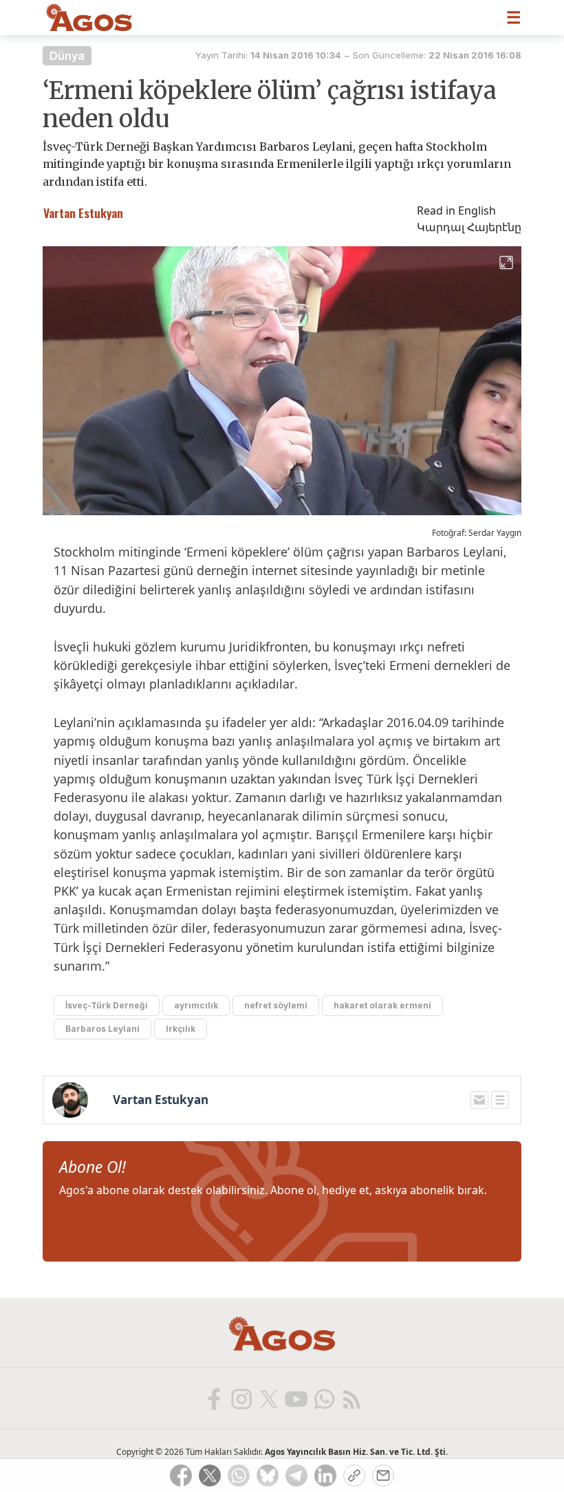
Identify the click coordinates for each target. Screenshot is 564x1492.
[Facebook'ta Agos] (213, 1398)
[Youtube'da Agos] (296, 1398)
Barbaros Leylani (102, 1029)
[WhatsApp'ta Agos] (323, 1398)
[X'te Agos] (268, 1398)
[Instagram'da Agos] (240, 1398)
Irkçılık (180, 1029)
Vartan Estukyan (160, 1099)
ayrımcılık (196, 1005)
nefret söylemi (275, 1005)
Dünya (67, 56)
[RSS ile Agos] (351, 1398)
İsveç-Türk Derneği (106, 1005)
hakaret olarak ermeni (382, 1005)
